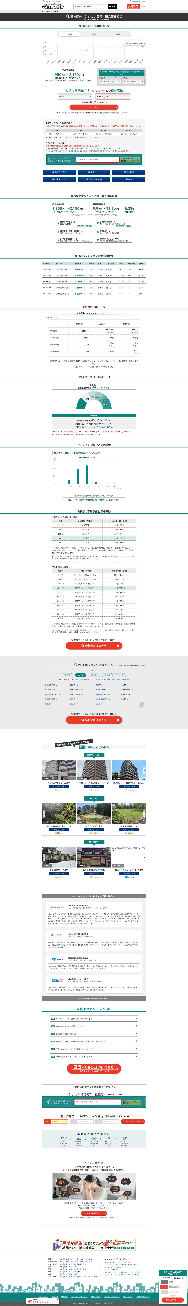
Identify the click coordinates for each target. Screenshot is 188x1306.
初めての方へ (109, 1262)
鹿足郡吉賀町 (50, 699)
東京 (61, 1259)
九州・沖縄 (125, 679)
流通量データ (60, 179)
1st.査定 (114, 1270)
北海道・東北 (85, 679)
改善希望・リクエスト (112, 1297)
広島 (75, 1271)
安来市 (98, 704)
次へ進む (94, 107)
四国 (118, 679)
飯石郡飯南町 (50, 685)
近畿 (108, 679)
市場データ (95, 172)
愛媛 (70, 1274)
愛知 (70, 1266)
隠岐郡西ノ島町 (101, 694)
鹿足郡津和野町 (126, 694)
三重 (75, 1266)
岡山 (70, 1271)
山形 (86, 1261)
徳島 (61, 1274)
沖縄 (95, 1276)
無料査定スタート (172, 1300)
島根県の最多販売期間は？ (66, 1034)
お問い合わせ (96, 1297)
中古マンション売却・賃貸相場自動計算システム (121, 1265)
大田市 (123, 685)
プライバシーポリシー (79, 1297)
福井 (75, 1264)
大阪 (70, 1269)
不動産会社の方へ (142, 1297)
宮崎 (84, 1276)
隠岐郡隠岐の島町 (51, 694)
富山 (65, 1264)
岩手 (72, 1261)
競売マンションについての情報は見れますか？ (74, 1049)
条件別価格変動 (95, 179)
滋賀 (61, 1269)
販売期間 (130, 172)
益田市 (47, 704)
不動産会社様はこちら (139, 1)
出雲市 (72, 685)
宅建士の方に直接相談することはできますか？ (74, 1057)
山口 (79, 1271)
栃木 (86, 1259)
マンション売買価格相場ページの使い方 (95, 19)
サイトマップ (128, 1297)
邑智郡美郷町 (100, 690)
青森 (67, 1261)
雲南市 (98, 685)
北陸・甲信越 (95, 679)
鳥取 (61, 1271)
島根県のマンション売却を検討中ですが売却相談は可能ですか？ (81, 1041)
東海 (103, 679)
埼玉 (72, 1259)
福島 (90, 1261)
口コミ (107, 1270)
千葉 (76, 1259)
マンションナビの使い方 (124, 1262)
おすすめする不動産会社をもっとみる (94, 998)
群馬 (90, 1259)
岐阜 (61, 1266)
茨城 (81, 1259)
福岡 (61, 1276)
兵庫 (75, 1269)
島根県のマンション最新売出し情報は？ (71, 1026)
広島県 (107, 675)
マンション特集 (133, 1275)
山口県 (120, 675)
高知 (75, 1274)
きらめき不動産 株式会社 (78, 934)
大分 (79, 1276)
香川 (65, 1274)
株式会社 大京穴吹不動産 (78, 906)
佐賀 (65, 1276)
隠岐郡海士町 (126, 690)
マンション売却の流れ (120, 1272)
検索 (113, 6)
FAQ (130, 179)
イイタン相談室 (120, 1275)
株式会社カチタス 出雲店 (78, 979)
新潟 (61, 1264)
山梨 (79, 1264)
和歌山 (85, 1269)
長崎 (70, 1276)
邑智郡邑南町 (50, 690)
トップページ (43, 1297)
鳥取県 (67, 675)
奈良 (79, 1269)
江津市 (72, 699)
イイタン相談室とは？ (94, 1213)
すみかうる (108, 1275)
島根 (65, 1271)
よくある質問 (135, 1272)
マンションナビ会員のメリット (115, 1267)
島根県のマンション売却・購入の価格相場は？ (74, 1019)
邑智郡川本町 (75, 690)
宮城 (76, 1261)
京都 (65, 1269)
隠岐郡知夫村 (75, 694)
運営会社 (55, 1297)
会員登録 (57, 1)
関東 (77, 679)
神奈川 (66, 1259)
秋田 (81, 1261)
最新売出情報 (60, 172)
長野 (84, 1264)
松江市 (72, 704)
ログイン (47, 1)
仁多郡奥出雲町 (101, 699)
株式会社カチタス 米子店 (78, 958)
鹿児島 (90, 1276)
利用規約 (64, 1297)
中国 (113, 679)
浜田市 (123, 699)
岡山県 (94, 675)
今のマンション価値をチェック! (94, 1069)
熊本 (75, 1276)
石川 (70, 1264)
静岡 (65, 1266)
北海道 (62, 1261)
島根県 (80, 675)
